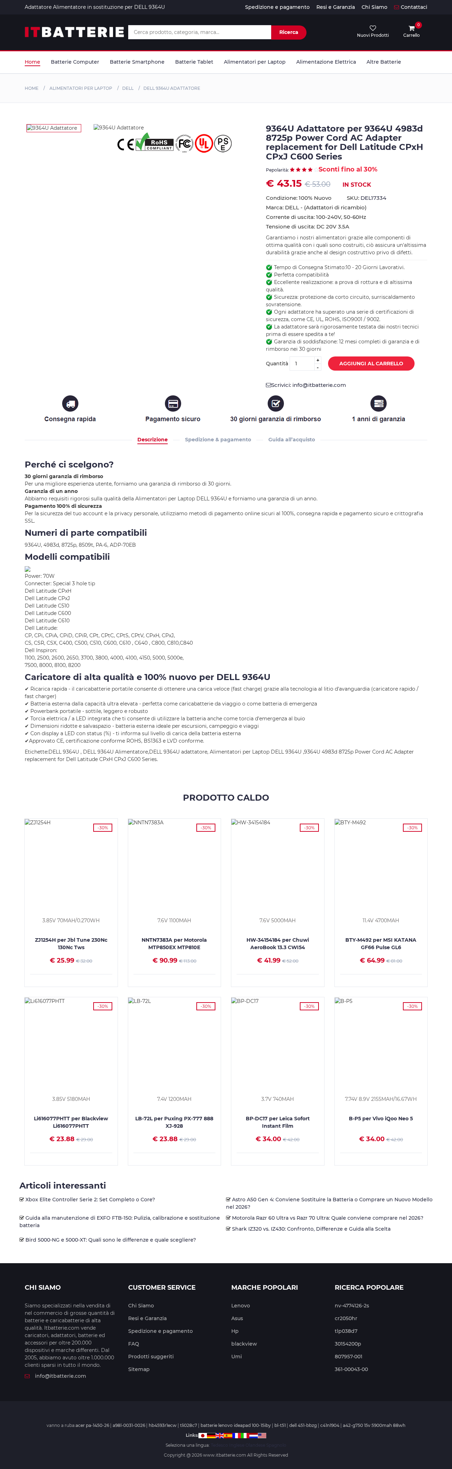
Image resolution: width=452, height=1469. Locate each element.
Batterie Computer (75, 62)
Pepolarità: (278, 170)
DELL (127, 88)
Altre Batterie (384, 62)
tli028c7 (188, 1425)
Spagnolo (276, 1445)
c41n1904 (329, 1425)
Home (32, 62)
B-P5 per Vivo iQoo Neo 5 (381, 1118)
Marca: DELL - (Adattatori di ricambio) (316, 207)
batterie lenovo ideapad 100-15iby (236, 1425)
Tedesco (219, 1445)
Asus (237, 1318)
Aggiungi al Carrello (371, 363)
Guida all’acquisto (291, 439)
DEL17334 (373, 197)
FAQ (133, 1344)
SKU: (366, 197)
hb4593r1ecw (163, 1425)
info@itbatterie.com (60, 1376)
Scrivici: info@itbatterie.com (308, 385)
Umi (236, 1356)
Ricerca (288, 32)
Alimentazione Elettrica (326, 62)
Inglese (236, 1445)
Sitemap (139, 1369)
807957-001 (348, 1356)
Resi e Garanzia (335, 7)
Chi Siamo (374, 7)
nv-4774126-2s (352, 1305)
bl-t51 (280, 1425)
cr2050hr (346, 1318)
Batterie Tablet (194, 62)
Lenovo (240, 1305)
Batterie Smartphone (137, 62)
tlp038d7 (346, 1331)
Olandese (255, 1445)
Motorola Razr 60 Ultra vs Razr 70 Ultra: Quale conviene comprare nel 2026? (327, 1218)
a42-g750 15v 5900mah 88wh (374, 1425)
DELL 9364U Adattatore (171, 88)
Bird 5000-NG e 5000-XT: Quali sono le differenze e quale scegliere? (110, 1240)
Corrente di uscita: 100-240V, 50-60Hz (316, 217)
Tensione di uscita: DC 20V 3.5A (307, 226)
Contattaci (414, 7)
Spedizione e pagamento (277, 7)
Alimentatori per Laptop (255, 62)
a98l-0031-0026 (129, 1425)
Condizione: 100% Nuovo (299, 197)
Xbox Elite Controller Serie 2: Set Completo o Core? (90, 1199)
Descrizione (152, 439)
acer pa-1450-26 (92, 1425)
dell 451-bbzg (303, 1425)
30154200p (348, 1344)
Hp (235, 1331)
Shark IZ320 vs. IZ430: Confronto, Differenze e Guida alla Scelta (311, 1229)
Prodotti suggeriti (151, 1356)
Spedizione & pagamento (218, 439)
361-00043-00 (351, 1369)
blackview (244, 1344)
